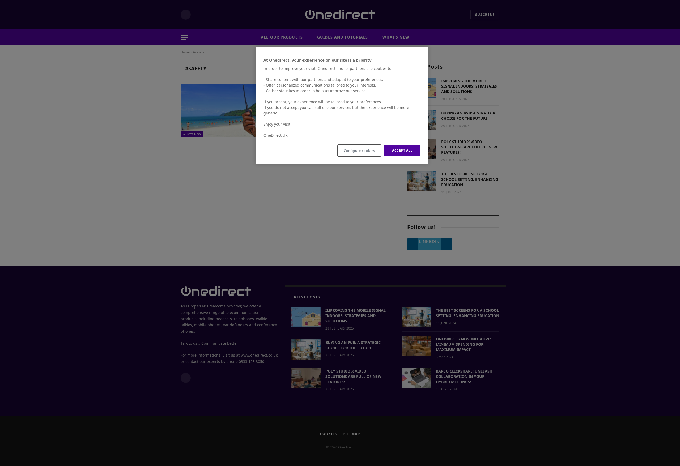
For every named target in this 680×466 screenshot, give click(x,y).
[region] (342, 105)
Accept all (402, 150)
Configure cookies (359, 150)
